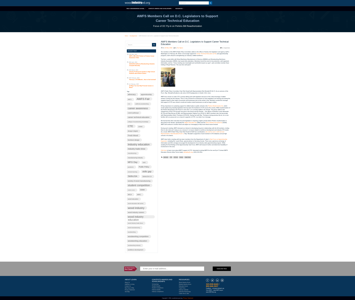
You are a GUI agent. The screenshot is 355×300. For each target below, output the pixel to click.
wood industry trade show (135, 223)
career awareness (138, 108)
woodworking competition (138, 236)
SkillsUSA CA (147, 176)
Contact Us (128, 286)
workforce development (135, 250)
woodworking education (137, 241)
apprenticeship (146, 94)
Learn (138, 3)
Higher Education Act (190, 122)
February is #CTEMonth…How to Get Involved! (142, 79)
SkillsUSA (132, 176)
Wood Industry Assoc (184, 282)
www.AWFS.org (217, 290)
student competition (139, 185)
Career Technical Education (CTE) (206, 53)
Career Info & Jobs (184, 293)
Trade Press (182, 288)
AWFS (129, 99)
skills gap (146, 171)
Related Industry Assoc (185, 284)
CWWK (140, 126)
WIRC (139, 194)
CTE (130, 126)
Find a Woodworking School (135, 8)
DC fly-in (176, 157)
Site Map (127, 291)
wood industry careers (136, 212)
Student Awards (156, 286)
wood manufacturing (134, 227)
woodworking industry (134, 245)
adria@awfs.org (188, 152)
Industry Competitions (158, 291)
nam (144, 162)
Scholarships (155, 284)
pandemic (131, 167)
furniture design (133, 140)
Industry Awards (156, 289)
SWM (142, 190)
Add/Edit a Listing (129, 284)
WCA (130, 194)
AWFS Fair (143, 98)
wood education (133, 199)
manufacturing (132, 153)
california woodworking (142, 104)
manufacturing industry (135, 158)
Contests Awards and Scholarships (159, 8)
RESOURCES (179, 8)
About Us (127, 282)
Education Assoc (183, 286)
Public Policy (144, 167)
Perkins (181, 157)
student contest (131, 190)
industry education (139, 144)
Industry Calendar (183, 289)
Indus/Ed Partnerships (185, 291)
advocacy (132, 94)
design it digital (133, 131)
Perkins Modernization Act (215, 106)
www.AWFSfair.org (211, 292)
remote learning (132, 172)
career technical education (138, 117)
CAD (129, 104)
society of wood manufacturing (139, 181)
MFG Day (132, 162)
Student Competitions (157, 288)
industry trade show (136, 149)
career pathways (133, 113)
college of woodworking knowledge (138, 121)
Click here (164, 150)
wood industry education (135, 216)
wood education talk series (135, 203)
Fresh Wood (133, 135)
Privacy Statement (130, 289)
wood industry (136, 207)
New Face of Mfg (129, 288)
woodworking (132, 232)
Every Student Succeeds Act (214, 122)
